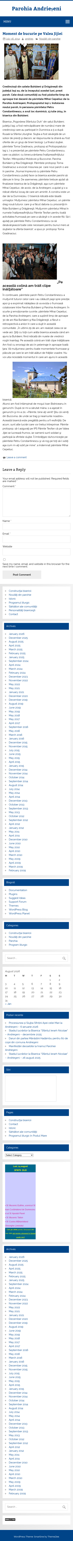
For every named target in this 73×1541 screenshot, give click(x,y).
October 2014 (16, 777)
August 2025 (16, 641)
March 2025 (15, 649)
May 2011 (14, 831)
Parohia (13, 940)
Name (7, 521)
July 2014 (14, 789)
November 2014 (18, 773)
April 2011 (14, 835)
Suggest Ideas (17, 898)
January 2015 (16, 765)
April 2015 (14, 761)
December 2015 (18, 742)
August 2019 (16, 703)
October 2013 (16, 804)
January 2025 (16, 657)
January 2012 (16, 827)
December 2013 (18, 800)
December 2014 (18, 769)
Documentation (18, 890)
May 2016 (14, 730)
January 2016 (16, 738)
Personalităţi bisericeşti (22, 610)
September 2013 (18, 808)
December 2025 (18, 637)
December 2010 (18, 839)
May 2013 (14, 812)
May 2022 (14, 684)
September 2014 (18, 781)
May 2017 (14, 719)
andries (29, 38)
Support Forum (17, 901)
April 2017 (14, 723)
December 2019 (18, 699)
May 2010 (14, 847)
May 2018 (14, 715)
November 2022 (18, 680)
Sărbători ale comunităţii (23, 606)
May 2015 (14, 758)
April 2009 (15, 862)
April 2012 (14, 824)
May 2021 (14, 688)
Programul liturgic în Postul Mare (28, 1135)
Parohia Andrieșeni (36, 8)
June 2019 (15, 707)
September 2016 (18, 727)
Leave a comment (17, 457)
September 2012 (18, 820)
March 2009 (16, 866)
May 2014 (14, 792)
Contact (13, 614)
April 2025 (14, 645)
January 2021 (16, 692)
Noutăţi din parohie (49, 38)
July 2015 (14, 750)
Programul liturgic (19, 602)
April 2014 (14, 796)
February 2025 (17, 653)
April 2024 (14, 664)
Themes (14, 905)
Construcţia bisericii (20, 590)
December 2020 (18, 696)
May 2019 (14, 711)
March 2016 (15, 734)
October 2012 (16, 816)
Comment (9, 486)
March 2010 (15, 855)
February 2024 (17, 672)
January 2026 (16, 633)
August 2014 (16, 785)
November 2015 (18, 746)
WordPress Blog (18, 909)
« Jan (8, 1003)
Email (7, 534)
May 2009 (14, 858)
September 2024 (18, 661)
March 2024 (15, 668)
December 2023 (18, 676)
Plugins (13, 894)
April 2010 (14, 851)
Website (7, 546)
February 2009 (17, 870)
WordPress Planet (19, 913)
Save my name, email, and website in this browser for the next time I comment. (36, 565)
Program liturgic (18, 944)
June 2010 (15, 843)
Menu (7, 21)
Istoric (12, 598)
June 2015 (15, 754)
